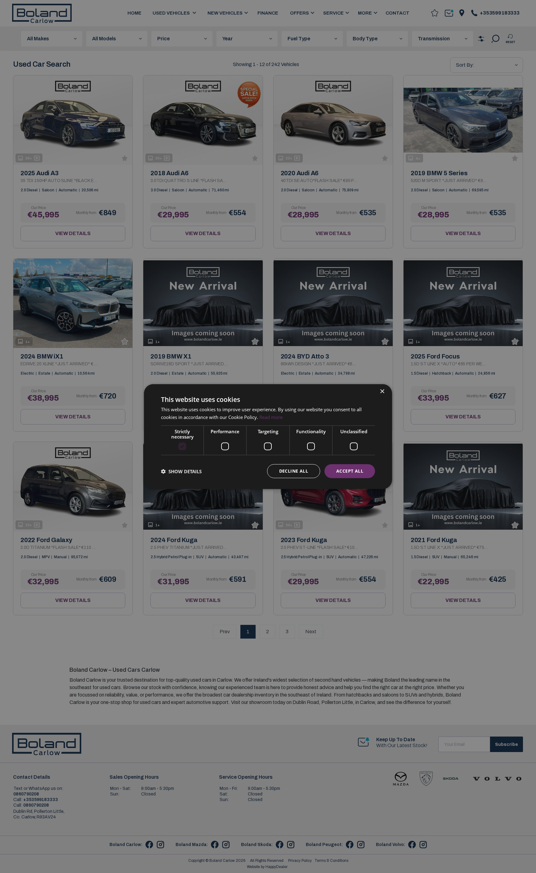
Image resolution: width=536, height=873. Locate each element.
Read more (271, 417)
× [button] (382, 391)
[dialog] (268, 436)
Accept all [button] (349, 471)
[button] (181, 471)
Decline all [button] (293, 471)
